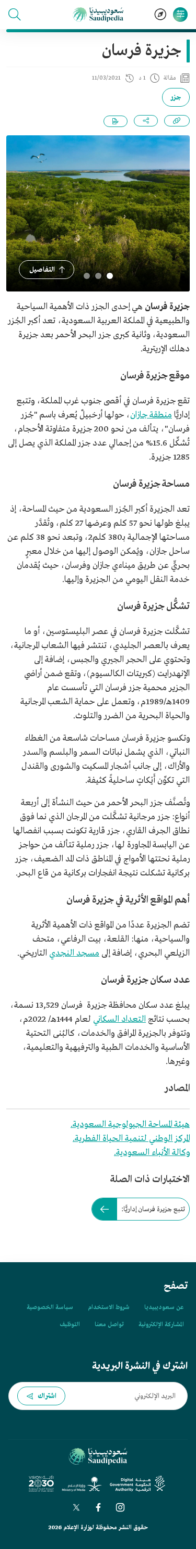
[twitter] (76, 1507)
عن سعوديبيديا (163, 1307)
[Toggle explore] (160, 14)
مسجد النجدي (74, 953)
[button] (14, 14)
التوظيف (70, 1324)
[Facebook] (98, 1507)
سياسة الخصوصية (50, 1307)
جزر (176, 97)
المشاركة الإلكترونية (161, 1324)
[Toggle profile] (180, 14)
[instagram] (120, 1507)
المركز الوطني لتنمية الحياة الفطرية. (131, 1138)
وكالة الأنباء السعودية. (152, 1152)
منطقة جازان (151, 415)
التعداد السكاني (119, 1019)
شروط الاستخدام (109, 1307)
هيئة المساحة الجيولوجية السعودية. (130, 1124)
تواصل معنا (109, 1324)
